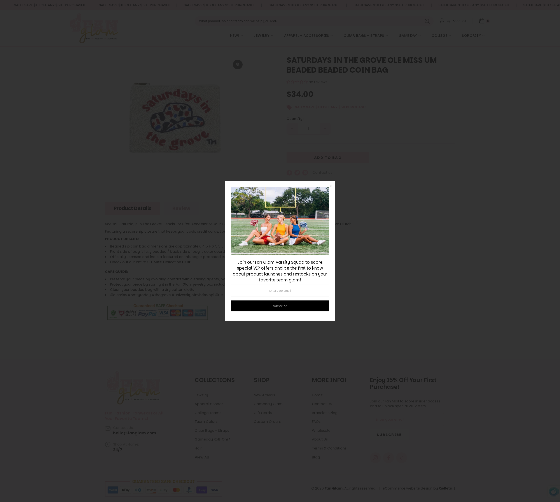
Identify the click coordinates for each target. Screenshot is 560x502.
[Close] (330, 186)
